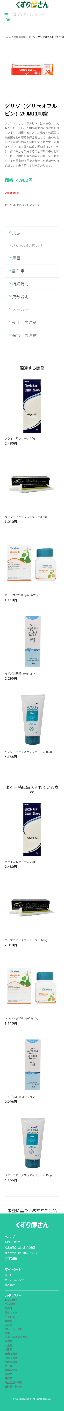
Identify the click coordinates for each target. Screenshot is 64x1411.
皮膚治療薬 (20, 37)
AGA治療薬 (11, 1300)
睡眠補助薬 (11, 1358)
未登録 (8, 1345)
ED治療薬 (10, 1304)
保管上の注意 (24, 335)
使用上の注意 (24, 322)
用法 (16, 233)
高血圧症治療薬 (14, 1382)
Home (8, 37)
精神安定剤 (11, 1370)
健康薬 (8, 1321)
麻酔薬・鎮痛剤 (14, 1386)
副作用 (18, 271)
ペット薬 (10, 1316)
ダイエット (11, 1312)
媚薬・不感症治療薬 (16, 1337)
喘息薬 (8, 1325)
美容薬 (8, 1374)
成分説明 (20, 297)
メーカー (20, 310)
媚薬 (7, 1333)
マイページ (13, 1269)
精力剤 (8, 1366)
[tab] (32, 232)
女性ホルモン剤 (14, 1329)
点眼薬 (8, 1349)
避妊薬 (8, 1378)
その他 (8, 1308)
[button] (7, 14)
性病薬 (8, 1341)
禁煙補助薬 (11, 1362)
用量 (16, 258)
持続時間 (20, 284)
